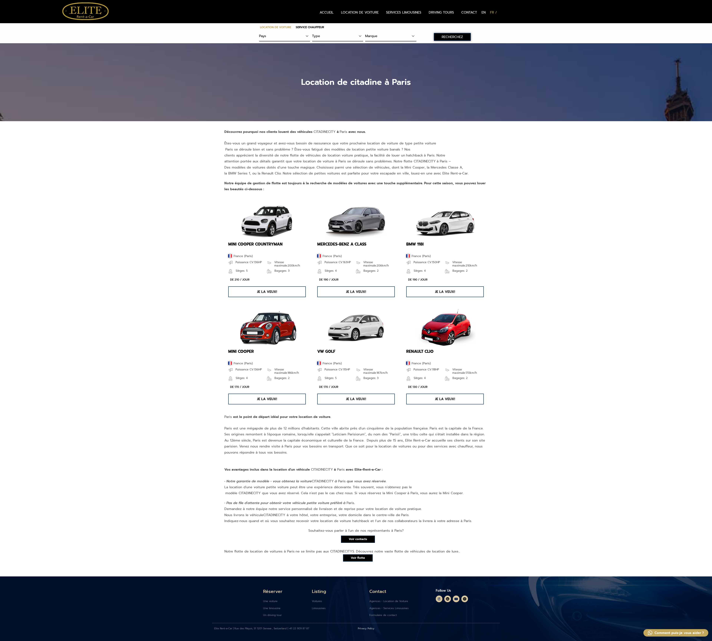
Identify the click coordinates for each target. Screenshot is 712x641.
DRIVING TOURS (441, 12)
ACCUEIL (327, 12)
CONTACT (469, 12)
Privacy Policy (366, 628)
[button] (267, 291)
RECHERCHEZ (452, 37)
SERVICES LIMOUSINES (403, 12)
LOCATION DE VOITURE (360, 12)
